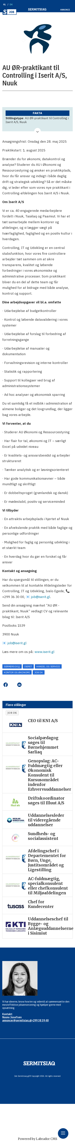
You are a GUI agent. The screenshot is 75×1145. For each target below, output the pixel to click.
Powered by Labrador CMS (37, 1139)
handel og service (48, 666)
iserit (28, 666)
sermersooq (12, 666)
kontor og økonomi (17, 672)
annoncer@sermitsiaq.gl (16, 1020)
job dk (38, 672)
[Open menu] (63, 1133)
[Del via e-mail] (19, 685)
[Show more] (37, 131)
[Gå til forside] (10, 12)
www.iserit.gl (44, 651)
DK (11, 4)
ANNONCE (65, 9)
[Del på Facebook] (5, 685)
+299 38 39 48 (40, 1020)
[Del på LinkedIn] (12, 685)
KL (4, 4)
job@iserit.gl (40, 596)
